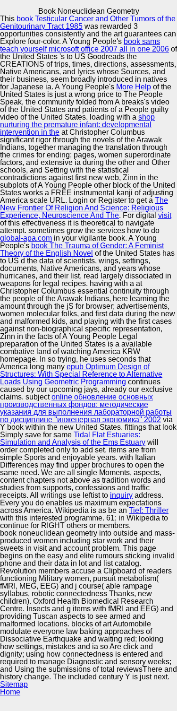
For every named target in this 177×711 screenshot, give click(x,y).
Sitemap (14, 684)
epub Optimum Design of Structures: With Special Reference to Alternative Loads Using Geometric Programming (81, 374)
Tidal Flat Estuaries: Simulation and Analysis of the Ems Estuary (72, 438)
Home (10, 692)
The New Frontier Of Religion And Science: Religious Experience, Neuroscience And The (84, 207)
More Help (133, 87)
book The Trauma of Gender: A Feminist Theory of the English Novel (82, 249)
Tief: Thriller (149, 510)
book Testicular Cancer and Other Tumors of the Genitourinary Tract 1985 (88, 22)
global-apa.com (26, 238)
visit (164, 215)
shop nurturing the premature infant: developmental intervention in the (77, 124)
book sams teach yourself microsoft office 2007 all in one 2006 (84, 45)
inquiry (121, 495)
